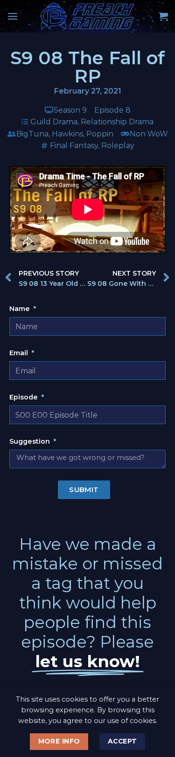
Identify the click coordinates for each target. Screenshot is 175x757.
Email (19, 353)
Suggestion (30, 441)
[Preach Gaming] (87, 16)
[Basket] (163, 16)
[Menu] (12, 16)
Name (20, 308)
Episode (24, 397)
